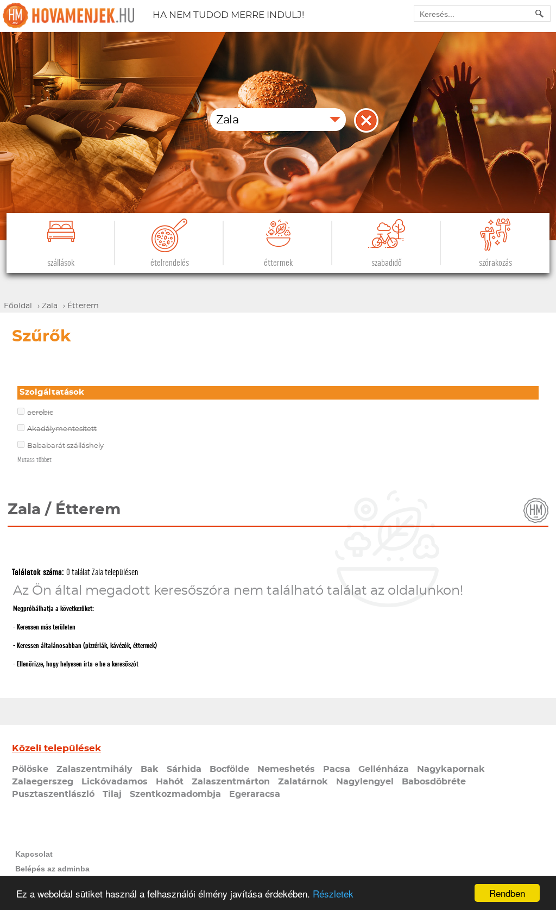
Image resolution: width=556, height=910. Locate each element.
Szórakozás (495, 263)
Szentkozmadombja (175, 794)
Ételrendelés (169, 263)
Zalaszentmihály (94, 769)
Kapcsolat (34, 854)
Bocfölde (229, 769)
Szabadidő (386, 263)
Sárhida (184, 769)
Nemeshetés (286, 769)
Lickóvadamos (114, 781)
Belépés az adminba (52, 868)
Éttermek (278, 263)
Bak (150, 769)
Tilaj (112, 794)
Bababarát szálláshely (65, 446)
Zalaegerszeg (42, 781)
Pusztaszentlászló (53, 794)
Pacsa (336, 769)
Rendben (507, 893)
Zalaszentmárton (231, 781)
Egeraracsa (254, 794)
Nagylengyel (365, 781)
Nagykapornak (451, 769)
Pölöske (30, 769)
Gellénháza (383, 769)
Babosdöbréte (434, 781)
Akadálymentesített (62, 429)
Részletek (333, 893)
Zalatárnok (303, 781)
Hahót (170, 781)
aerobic (40, 412)
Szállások (60, 263)
